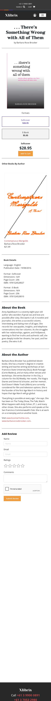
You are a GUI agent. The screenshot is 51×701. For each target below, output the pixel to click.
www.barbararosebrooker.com (16, 421)
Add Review (9, 433)
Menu (43, 15)
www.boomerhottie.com (17, 418)
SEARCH (19, 7)
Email (6, 449)
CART (30, 7)
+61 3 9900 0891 (25, 4)
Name (6, 438)
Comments (9, 472)
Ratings (7, 460)
